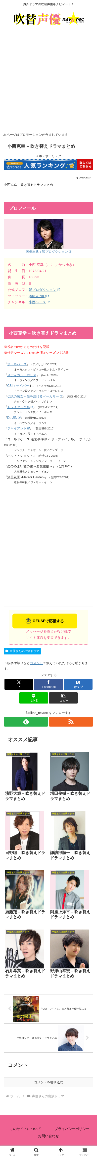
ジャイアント (17, 428)
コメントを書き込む (48, 1082)
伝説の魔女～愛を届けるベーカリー (33, 396)
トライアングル (18, 407)
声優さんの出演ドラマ (24, 651)
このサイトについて (25, 1129)
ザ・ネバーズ (17, 364)
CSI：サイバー (18, 386)
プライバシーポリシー (71, 1129)
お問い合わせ (48, 1136)
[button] (63, 698)
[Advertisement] (48, 80)
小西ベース (37, 302)
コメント (36, 663)
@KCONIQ (37, 296)
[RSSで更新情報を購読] (71, 722)
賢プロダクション (42, 290)
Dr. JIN (12, 418)
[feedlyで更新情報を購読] (26, 722)
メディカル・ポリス (21, 375)
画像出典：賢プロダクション (47, 252)
